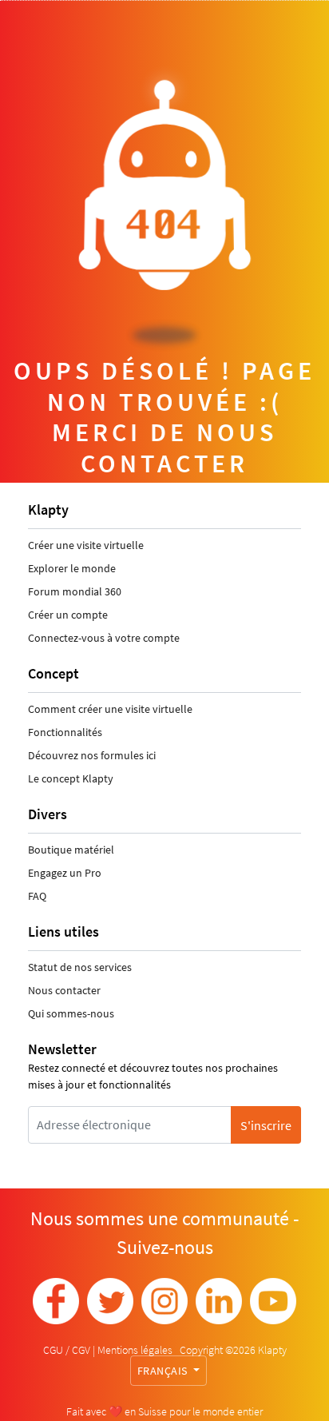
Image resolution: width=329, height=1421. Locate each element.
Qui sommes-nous (71, 1013)
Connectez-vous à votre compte (104, 638)
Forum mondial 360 (74, 591)
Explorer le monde (72, 568)
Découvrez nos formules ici (92, 755)
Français (164, 1370)
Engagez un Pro (64, 873)
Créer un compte (68, 614)
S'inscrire (265, 1125)
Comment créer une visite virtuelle (110, 709)
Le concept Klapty (70, 778)
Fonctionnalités (65, 732)
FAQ (37, 896)
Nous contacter (64, 990)
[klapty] (56, 1301)
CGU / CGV (68, 1350)
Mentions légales (136, 1350)
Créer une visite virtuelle (86, 545)
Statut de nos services (80, 967)
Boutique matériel (71, 849)
